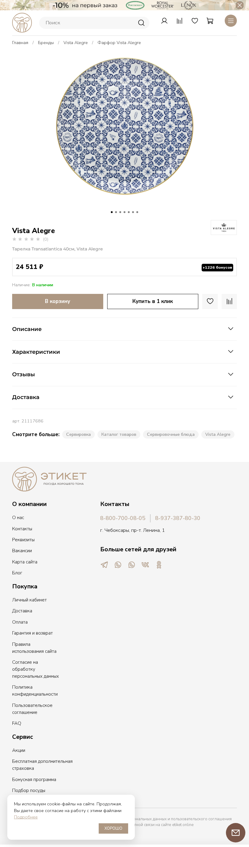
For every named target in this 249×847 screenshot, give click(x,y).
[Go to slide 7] (137, 212)
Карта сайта (24, 562)
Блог (17, 573)
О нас (18, 518)
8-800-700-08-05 (122, 518)
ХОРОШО (113, 828)
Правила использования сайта (34, 647)
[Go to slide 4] (124, 212)
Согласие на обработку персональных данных (35, 669)
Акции (18, 750)
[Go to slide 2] (116, 212)
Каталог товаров (118, 434)
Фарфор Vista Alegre (119, 43)
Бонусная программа (34, 779)
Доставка (22, 611)
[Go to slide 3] (120, 212)
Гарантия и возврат (32, 633)
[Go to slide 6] (133, 212)
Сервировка (78, 434)
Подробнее (26, 817)
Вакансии (22, 551)
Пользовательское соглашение (32, 708)
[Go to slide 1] (112, 212)
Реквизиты (23, 540)
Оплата (20, 622)
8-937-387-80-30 (177, 518)
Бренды (46, 43)
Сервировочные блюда (171, 434)
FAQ (16, 723)
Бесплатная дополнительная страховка (42, 764)
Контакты (22, 529)
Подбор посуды (28, 790)
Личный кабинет (29, 600)
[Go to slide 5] (129, 212)
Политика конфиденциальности (35, 690)
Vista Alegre (75, 43)
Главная (20, 43)
